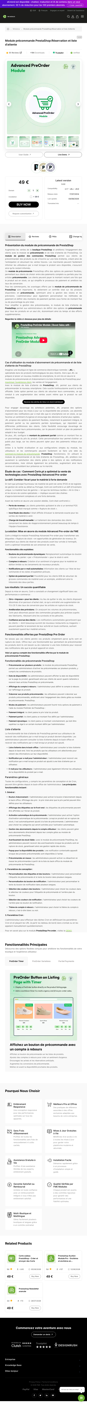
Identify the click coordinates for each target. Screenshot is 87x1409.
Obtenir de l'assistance (75, 10)
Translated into (53, 203)
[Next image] (78, 104)
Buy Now (24, 204)
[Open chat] (81, 1398)
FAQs (54, 237)
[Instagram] (34, 1395)
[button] (68, 16)
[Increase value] (37, 190)
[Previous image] (8, 104)
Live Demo (62, 155)
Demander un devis (41, 1334)
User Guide (23, 155)
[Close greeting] (81, 1389)
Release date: (53, 194)
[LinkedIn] (40, 1395)
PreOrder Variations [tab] (41, 961)
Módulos (16, 29)
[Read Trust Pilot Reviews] (58, 52)
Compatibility (52, 188)
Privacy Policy (34, 1382)
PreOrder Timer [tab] (16, 961)
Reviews (35, 237)
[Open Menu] (82, 17)
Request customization (22, 214)
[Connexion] (72, 16)
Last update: (52, 199)
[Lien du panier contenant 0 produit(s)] (77, 16)
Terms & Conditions (50, 1382)
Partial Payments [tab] (66, 961)
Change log (77, 237)
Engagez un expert (57, 10)
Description (16, 237)
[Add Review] (20, 52)
